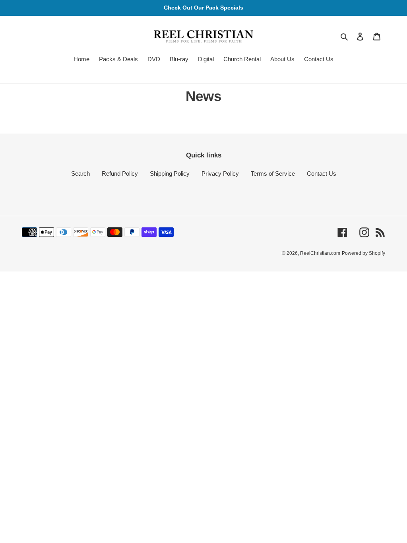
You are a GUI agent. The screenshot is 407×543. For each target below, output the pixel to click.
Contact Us (321, 173)
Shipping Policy (170, 173)
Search (80, 173)
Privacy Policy (220, 173)
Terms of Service (273, 173)
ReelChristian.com (320, 253)
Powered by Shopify (363, 253)
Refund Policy (120, 173)
